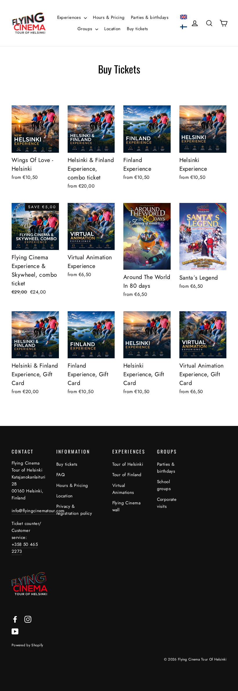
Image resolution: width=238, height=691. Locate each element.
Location (112, 29)
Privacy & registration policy (74, 510)
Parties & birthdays (149, 17)
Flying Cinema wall (126, 506)
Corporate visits (167, 503)
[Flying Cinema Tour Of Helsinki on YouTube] (15, 631)
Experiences (69, 17)
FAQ (60, 475)
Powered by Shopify (27, 645)
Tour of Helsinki (127, 464)
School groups (164, 485)
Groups (85, 29)
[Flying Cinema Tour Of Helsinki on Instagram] (27, 619)
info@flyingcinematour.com (38, 511)
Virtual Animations (123, 489)
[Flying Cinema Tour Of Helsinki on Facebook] (15, 619)
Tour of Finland (127, 475)
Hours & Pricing (109, 17)
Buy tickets (137, 29)
